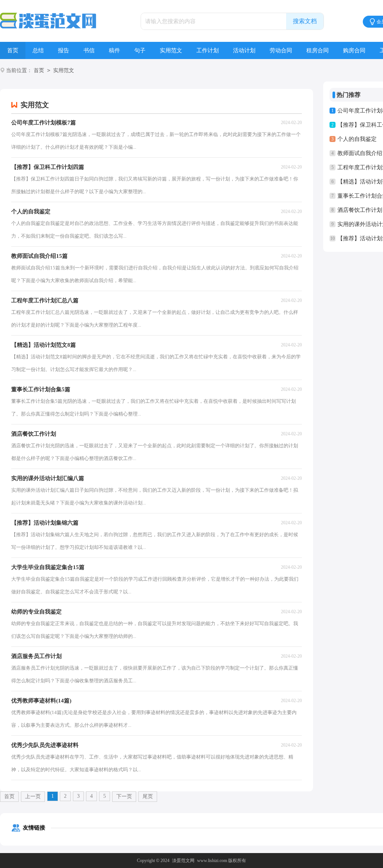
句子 (139, 50)
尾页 (148, 796)
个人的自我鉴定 (357, 139)
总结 (38, 50)
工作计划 (207, 50)
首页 (12, 50)
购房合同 (354, 50)
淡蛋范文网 (183, 860)
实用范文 (171, 50)
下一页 (124, 796)
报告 (63, 50)
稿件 (114, 50)
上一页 (33, 796)
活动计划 (244, 50)
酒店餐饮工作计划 (359, 210)
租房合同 (317, 50)
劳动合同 (281, 50)
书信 (89, 50)
